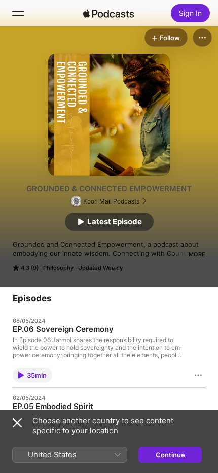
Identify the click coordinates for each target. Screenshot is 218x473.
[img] (108, 13)
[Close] (17, 422)
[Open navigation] (18, 13)
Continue (170, 455)
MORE (197, 254)
